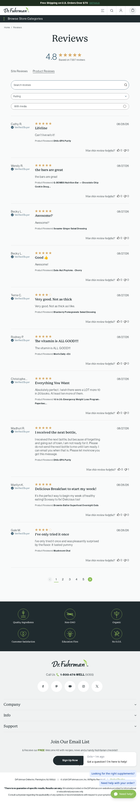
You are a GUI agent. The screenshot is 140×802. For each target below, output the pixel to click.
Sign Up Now (70, 760)
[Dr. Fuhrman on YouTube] (70, 686)
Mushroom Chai (62, 550)
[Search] (111, 10)
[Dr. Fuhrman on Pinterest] (56, 686)
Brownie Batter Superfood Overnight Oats (76, 505)
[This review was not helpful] (125, 150)
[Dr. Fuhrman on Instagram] (83, 686)
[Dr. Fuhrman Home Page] (16, 10)
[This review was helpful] (118, 150)
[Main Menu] (102, 10)
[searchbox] (66, 85)
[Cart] (132, 10)
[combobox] (70, 96)
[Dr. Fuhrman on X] (97, 686)
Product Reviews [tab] (44, 71)
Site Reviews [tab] (19, 71)
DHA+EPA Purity (62, 140)
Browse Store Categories (25, 18)
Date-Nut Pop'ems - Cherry (68, 270)
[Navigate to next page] (90, 579)
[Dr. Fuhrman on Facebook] (43, 686)
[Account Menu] (121, 10)
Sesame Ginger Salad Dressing (70, 228)
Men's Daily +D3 (62, 354)
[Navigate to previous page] (50, 579)
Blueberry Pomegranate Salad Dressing (75, 312)
